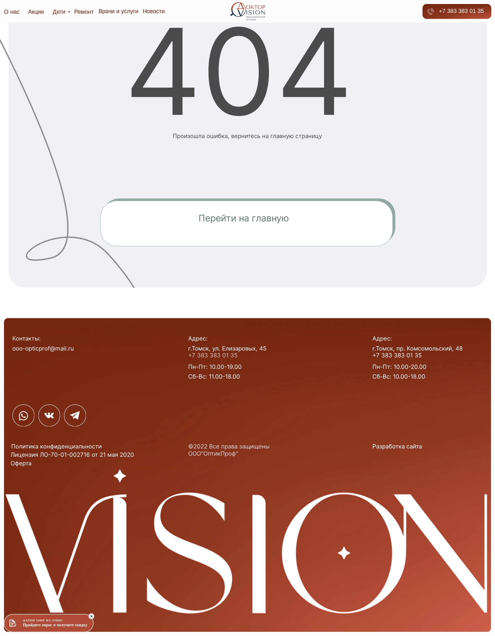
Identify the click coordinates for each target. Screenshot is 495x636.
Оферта (21, 463)
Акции (36, 12)
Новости (154, 11)
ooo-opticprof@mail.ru (43, 348)
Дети (59, 12)
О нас (11, 12)
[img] (23, 415)
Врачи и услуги (118, 11)
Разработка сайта (397, 446)
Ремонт (84, 12)
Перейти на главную (244, 218)
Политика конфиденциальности (56, 446)
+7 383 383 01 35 (461, 11)
